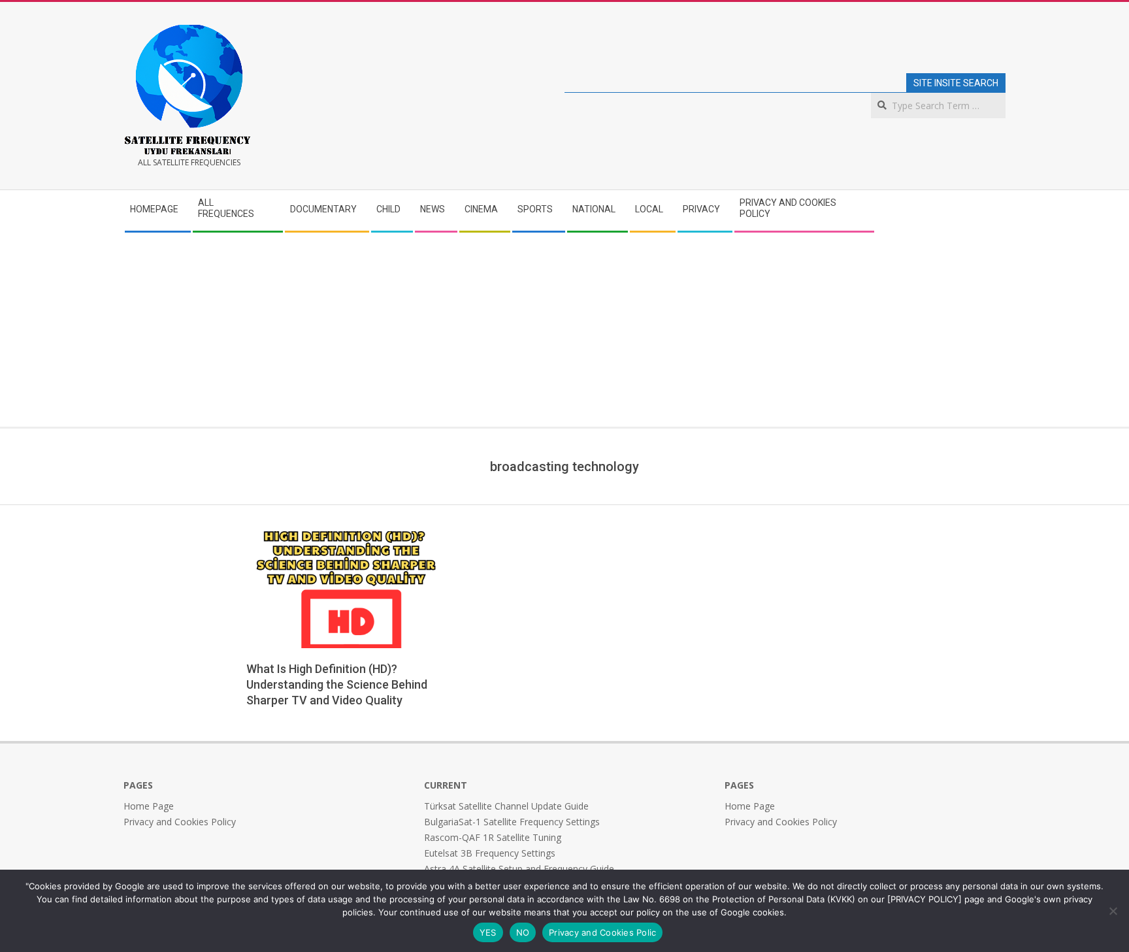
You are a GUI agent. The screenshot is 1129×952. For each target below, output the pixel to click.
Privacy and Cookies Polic (602, 932)
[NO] (1112, 910)
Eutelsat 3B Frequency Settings (489, 853)
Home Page (148, 806)
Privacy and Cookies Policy (179, 821)
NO (523, 932)
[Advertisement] (564, 328)
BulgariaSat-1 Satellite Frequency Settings (512, 821)
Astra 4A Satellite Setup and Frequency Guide (519, 868)
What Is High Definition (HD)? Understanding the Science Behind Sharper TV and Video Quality (336, 684)
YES (488, 932)
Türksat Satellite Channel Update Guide (506, 806)
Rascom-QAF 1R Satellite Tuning (492, 837)
